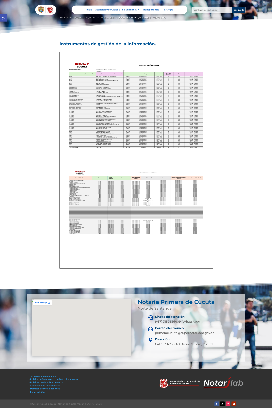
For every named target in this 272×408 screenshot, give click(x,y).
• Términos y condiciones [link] (42, 376)
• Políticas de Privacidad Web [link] (44, 388)
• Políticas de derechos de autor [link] (46, 382)
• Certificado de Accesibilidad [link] (44, 385)
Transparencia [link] (151, 10)
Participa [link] (167, 10)
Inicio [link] (89, 10)
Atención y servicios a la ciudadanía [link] (116, 10)
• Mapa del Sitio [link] (37, 392)
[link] (3, 18)
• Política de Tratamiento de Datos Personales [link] (53, 379)
